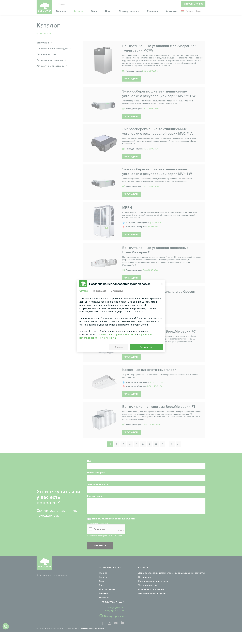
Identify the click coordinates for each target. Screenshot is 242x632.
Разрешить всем (146, 347)
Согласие (83, 291)
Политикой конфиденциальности (117, 334)
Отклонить (119, 347)
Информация (99, 291)
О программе (117, 291)
